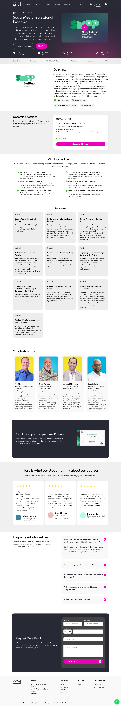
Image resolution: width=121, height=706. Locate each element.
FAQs (62, 692)
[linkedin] (105, 687)
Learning (25, 4)
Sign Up (41, 46)
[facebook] (94, 687)
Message (65, 643)
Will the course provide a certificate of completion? (81, 588)
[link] (17, 4)
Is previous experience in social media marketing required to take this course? (82, 541)
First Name (66, 620)
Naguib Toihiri (93, 384)
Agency (57, 4)
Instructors (34, 693)
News (62, 684)
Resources (67, 4)
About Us (80, 4)
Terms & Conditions (20, 703)
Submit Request (70, 661)
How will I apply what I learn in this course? (83, 565)
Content (37, 4)
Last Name (87, 620)
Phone (65, 628)
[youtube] (97, 687)
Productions (64, 687)
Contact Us (97, 684)
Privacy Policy (35, 703)
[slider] (28, 486)
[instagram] (102, 687)
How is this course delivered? (77, 600)
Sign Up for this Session (81, 144)
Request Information (23, 46)
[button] (84, 541)
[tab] (84, 541)
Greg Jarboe (44, 384)
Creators (47, 4)
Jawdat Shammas (71, 384)
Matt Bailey (19, 384)
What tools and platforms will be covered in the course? (83, 576)
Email (64, 636)
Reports (62, 689)
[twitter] (100, 687)
